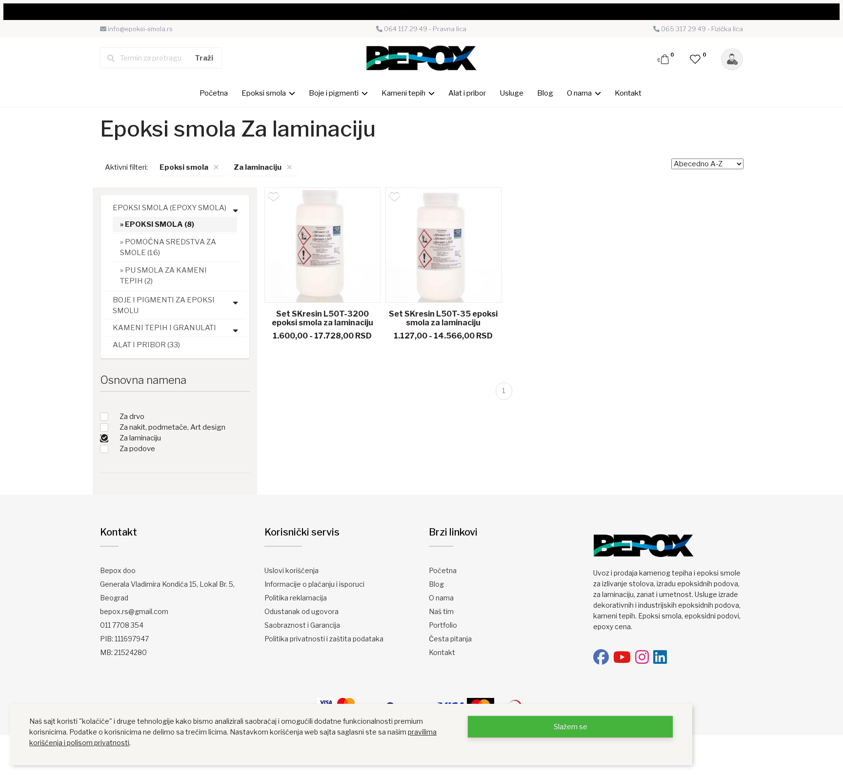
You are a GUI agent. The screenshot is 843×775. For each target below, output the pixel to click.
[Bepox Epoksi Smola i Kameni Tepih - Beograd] (421, 57)
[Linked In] (660, 657)
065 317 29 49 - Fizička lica (701, 29)
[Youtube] (622, 657)
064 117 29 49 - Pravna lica (424, 29)
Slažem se (570, 726)
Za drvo (132, 416)
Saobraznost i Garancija (302, 625)
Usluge (511, 93)
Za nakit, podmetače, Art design (172, 427)
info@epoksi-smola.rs (139, 29)
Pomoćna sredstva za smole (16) (168, 247)
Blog (545, 93)
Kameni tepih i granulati (164, 327)
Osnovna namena (143, 380)
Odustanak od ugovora (301, 611)
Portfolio (443, 625)
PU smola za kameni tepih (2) (163, 275)
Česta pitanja (450, 639)
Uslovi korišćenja (291, 570)
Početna (214, 93)
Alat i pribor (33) (146, 344)
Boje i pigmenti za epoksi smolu (164, 305)
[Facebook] (601, 657)
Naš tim (441, 611)
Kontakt (628, 93)
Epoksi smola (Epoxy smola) (169, 207)
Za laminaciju (140, 438)
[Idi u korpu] (663, 58)
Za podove (137, 448)
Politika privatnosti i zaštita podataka (323, 639)
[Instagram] (642, 657)
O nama (441, 598)
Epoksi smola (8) (159, 224)
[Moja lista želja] (695, 58)
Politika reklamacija (295, 598)
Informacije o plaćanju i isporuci (314, 584)
